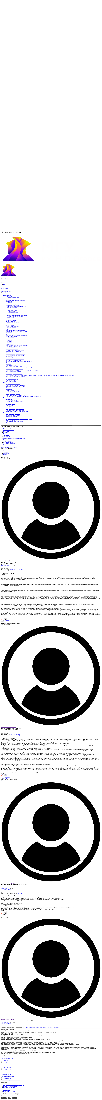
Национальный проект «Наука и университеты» (17, 152)
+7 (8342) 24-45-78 (5, 1022)
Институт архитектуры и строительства (15, 82)
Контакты (5, 454)
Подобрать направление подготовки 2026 (16, 192)
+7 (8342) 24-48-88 (6, 1069)
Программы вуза (10, 54)
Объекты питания (10, 170)
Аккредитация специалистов (13, 135)
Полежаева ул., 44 (5, 217)
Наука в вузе (9, 140)
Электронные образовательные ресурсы (15, 136)
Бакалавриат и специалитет (12, 183)
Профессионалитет (7, 70)
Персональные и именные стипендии (15, 151)
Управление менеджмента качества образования (17, 115)
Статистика (9, 75)
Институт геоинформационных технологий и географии (19, 83)
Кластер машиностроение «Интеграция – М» (16, 73)
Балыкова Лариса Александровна (8, 560)
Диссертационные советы (12, 141)
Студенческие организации (12, 175)
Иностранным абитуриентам (13, 189)
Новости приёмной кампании (13, 194)
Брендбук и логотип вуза (9, 1091)
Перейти (7, 620)
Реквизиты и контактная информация (15, 62)
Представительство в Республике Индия (15, 109)
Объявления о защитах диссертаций (14, 142)
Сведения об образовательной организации (16, 49)
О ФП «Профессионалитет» (12, 71)
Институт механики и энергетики (14, 87)
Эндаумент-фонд (10, 56)
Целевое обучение (10, 197)
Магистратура (9, 184)
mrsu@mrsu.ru (5, 1060)
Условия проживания (11, 166)
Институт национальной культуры (14, 89)
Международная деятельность (13, 155)
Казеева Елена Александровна (8, 883)
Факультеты (6, 98)
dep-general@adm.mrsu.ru (6, 210)
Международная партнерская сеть (14, 156)
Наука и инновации (8, 139)
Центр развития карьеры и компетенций (15, 176)
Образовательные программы (13, 125)
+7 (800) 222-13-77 (5, 222)
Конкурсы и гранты (10, 149)
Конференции (9, 146)
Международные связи (8, 154)
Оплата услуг (6, 1090)
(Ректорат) (19, 570)
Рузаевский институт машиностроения (15, 108)
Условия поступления (11, 159)
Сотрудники (6, 452)
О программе (9, 65)
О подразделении (7, 450)
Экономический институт (12, 95)
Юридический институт (12, 97)
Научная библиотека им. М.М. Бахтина (15, 122)
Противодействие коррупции (13, 59)
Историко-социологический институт (15, 93)
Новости (8, 66)
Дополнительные (10, 131)
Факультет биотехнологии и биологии (15, 101)
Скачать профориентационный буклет (11, 1080)
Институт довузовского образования (14, 84)
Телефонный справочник (12, 61)
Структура (8, 52)
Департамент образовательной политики (15, 113)
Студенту (5, 165)
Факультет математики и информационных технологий (19, 103)
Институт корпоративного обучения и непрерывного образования (22, 85)
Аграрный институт (11, 80)
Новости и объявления (11, 50)
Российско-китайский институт (13, 199)
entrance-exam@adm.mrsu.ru (7, 219)
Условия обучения (10, 168)
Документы (9, 55)
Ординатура (9, 130)
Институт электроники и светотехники (15, 92)
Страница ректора (7, 441)
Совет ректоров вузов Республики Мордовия (16, 57)
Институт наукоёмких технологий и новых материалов (19, 88)
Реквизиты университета (9, 1087)
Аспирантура (9, 128)
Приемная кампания (11, 74)
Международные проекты (12, 158)
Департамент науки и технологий (14, 120)
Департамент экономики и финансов (15, 121)
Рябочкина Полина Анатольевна (8, 727)
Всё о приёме (9, 182)
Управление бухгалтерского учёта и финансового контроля (20, 118)
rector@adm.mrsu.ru (6, 1067)
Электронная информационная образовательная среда (19, 133)
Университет (6, 47)
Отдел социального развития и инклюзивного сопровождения (21, 117)
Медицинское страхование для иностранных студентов (19, 160)
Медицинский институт (12, 94)
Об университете (10, 51)
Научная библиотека (11, 174)
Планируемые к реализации (12, 132)
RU (1, 44)
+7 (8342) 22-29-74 (5, 888)
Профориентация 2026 (11, 195)
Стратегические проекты (12, 68)
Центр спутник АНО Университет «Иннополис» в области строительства (23, 137)
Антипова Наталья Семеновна (8, 1019)
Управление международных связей (14, 116)
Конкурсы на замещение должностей (15, 150)
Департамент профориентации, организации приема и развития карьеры (23, 112)
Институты (6, 79)
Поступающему (7, 180)
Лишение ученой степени (12, 144)
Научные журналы (10, 145)
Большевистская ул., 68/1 (6, 207)
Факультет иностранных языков (13, 102)
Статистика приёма (10, 203)
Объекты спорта (10, 171)
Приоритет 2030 (7, 64)
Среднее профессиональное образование (15, 126)
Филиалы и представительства (10, 106)
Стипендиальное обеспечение (13, 169)
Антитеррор (9, 179)
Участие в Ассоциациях (11, 161)
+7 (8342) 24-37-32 (5, 212)
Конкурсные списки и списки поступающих (16, 200)
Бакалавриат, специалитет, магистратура (15, 127)
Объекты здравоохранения (12, 173)
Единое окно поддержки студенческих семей (16, 178)
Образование (6, 123)
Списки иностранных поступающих (14, 202)
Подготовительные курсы (12, 198)
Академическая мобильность (13, 164)
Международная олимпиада (12, 190)
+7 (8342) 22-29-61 (5, 565)
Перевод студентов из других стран (14, 163)
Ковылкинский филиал (11, 107)
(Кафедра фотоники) (16, 734)
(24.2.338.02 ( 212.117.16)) (16, 569)
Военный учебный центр (12, 99)
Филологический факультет (12, 104)
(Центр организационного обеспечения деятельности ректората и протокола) (40, 1027)
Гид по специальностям (11, 193)
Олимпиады (9, 147)
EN (1, 45)
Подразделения (7, 111)
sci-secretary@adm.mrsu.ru (6, 889)
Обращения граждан (11, 60)
